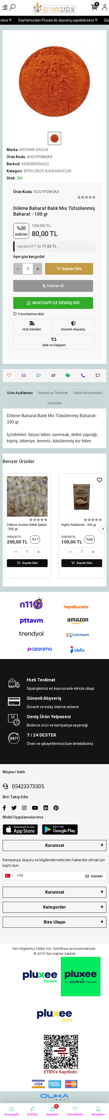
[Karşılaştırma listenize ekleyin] (54, 375)
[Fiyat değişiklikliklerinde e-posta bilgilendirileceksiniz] (69, 375)
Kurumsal (54, 845)
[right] (103, 529)
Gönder (97, 876)
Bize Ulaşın (54, 922)
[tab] (20, 393)
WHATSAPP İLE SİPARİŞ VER (56, 303)
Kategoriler (54, 907)
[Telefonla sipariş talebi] (84, 375)
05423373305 (27, 786)
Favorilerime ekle (30, 314)
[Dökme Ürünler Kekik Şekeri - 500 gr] (27, 496)
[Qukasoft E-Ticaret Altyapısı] (54, 1097)
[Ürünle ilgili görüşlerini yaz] (39, 375)
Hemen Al (55, 286)
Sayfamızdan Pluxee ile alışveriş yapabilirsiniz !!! (55, 20)
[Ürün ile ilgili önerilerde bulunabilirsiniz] (99, 375)
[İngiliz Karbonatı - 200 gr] (81, 496)
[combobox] (9, 875)
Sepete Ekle (72, 269)
